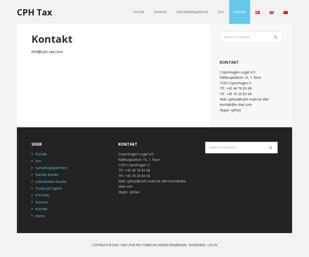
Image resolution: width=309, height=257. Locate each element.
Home (40, 216)
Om (38, 161)
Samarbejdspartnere (51, 167)
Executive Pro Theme (136, 245)
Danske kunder (47, 174)
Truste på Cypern (48, 188)
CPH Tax (34, 12)
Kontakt (41, 209)
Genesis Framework (172, 245)
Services (41, 202)
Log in (212, 245)
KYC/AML (42, 195)
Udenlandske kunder (51, 181)
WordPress (197, 245)
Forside (41, 154)
